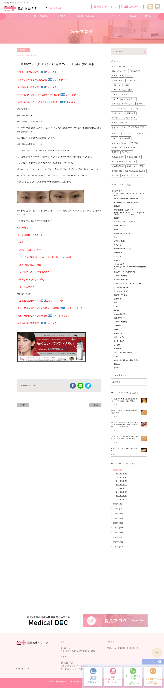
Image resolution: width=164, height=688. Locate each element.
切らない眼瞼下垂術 (120, 314)
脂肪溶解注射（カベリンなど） (124, 249)
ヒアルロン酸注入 (119, 241)
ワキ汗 (116, 306)
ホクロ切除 (134, 143)
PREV (23, 405)
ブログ (116, 356)
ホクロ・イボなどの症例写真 (123, 352)
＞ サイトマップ (22, 669)
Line (80, 386)
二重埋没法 (21, 50)
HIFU (132, 66)
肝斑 (141, 166)
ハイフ (114, 138)
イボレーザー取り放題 (120, 85)
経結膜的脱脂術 (118, 166)
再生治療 (115, 152)
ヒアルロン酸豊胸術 (120, 276)
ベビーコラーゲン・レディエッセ (125, 222)
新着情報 (116, 382)
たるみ (129, 76)
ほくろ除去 (115, 16)
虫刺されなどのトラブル (122, 233)
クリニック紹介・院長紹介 (36, 16)
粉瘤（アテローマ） (120, 318)
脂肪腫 (116, 229)
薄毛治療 (115, 175)
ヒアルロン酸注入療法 (121, 279)
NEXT (95, 405)
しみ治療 (117, 345)
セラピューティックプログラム (123, 118)
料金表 (133, 16)
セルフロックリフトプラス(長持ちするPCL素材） (128, 128)
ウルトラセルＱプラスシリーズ (123, 99)
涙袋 (115, 302)
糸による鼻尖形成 (133, 157)
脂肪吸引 (117, 218)
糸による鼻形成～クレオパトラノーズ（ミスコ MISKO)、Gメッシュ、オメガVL (130, 214)
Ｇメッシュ (137, 175)
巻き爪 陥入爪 (119, 341)
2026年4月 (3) (121, 488)
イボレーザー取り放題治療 (122, 90)
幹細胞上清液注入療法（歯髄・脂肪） (126, 360)
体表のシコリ (118, 252)
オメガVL (140, 104)
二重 (31, 55)
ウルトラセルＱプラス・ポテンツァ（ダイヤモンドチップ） (130, 194)
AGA (113, 66)
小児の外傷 (117, 299)
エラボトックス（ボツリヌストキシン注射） (128, 283)
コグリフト (134, 108)
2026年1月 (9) (121, 499)
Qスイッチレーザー (119, 71)
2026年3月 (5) (121, 492)
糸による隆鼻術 (118, 157)
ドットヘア (139, 133)
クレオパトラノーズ (119, 108)
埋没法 (34, 55)
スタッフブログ (119, 375)
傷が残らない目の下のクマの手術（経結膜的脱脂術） (130, 268)
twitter (88, 386)
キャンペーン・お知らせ (122, 291)
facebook (73, 386)
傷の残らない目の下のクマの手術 (124, 147)
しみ (121, 76)
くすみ (114, 76)
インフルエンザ (119, 264)
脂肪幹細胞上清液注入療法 (135, 171)
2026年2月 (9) (121, 496)
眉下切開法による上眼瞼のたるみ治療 (126, 202)
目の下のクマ (127, 152)
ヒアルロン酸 (125, 138)
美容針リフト (132, 166)
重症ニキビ (126, 175)
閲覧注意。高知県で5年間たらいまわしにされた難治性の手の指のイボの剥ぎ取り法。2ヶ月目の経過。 (125, 425)
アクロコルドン (118, 80)
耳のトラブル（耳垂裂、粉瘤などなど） (127, 198)
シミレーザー (117, 113)
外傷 (115, 237)
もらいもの (117, 260)
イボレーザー (132, 80)
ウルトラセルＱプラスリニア (123, 104)
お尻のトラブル (119, 337)
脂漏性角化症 (117, 171)
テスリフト (127, 133)
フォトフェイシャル (119, 143)
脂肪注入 (117, 364)
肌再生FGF (117, 349)
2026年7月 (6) (121, 477)
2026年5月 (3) (121, 485)
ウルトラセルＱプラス (120, 94)
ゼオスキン (116, 133)
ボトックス (117, 256)
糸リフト (131, 161)
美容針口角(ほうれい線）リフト (124, 210)
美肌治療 (117, 206)
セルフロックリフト (119, 122)
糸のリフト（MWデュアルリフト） (125, 272)
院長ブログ (150, 16)
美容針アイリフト (119, 225)
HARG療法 (123, 66)
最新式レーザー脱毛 (120, 295)
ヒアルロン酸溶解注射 (121, 287)
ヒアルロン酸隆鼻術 (120, 322)
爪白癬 (116, 329)
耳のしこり (117, 245)
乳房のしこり (118, 333)
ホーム (12, 16)
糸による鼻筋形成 (118, 161)
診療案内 (62, 16)
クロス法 (26, 55)
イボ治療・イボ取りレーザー (88, 16)
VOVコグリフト (136, 71)
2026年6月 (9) (121, 481)
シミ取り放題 (130, 113)
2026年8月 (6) (121, 474)
